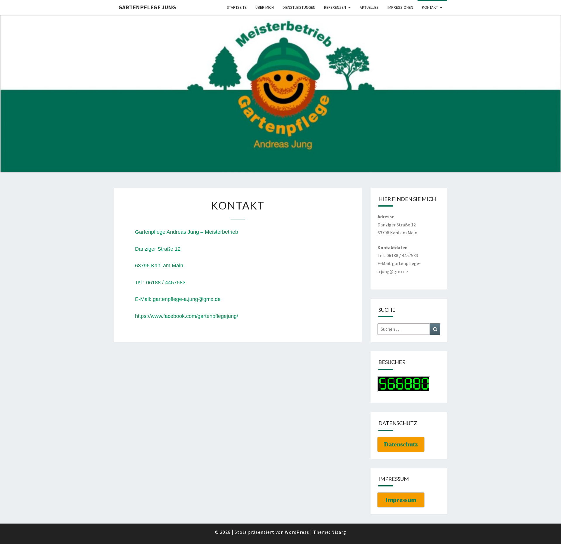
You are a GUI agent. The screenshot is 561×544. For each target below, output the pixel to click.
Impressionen (400, 7)
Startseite (237, 7)
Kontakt (430, 7)
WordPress (297, 532)
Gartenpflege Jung (147, 7)
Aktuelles (369, 7)
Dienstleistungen (299, 7)
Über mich (264, 7)
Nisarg (338, 532)
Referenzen (335, 7)
